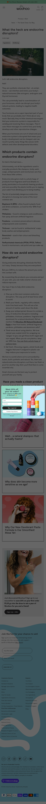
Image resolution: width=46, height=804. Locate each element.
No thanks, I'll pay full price (12, 411)
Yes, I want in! (12, 408)
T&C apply (12, 415)
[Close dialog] (43, 387)
